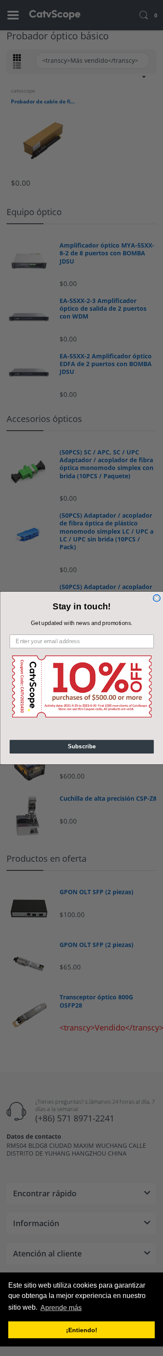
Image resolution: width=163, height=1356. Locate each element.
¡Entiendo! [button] (81, 1330)
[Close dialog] (156, 598)
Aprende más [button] (61, 1307)
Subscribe (81, 747)
